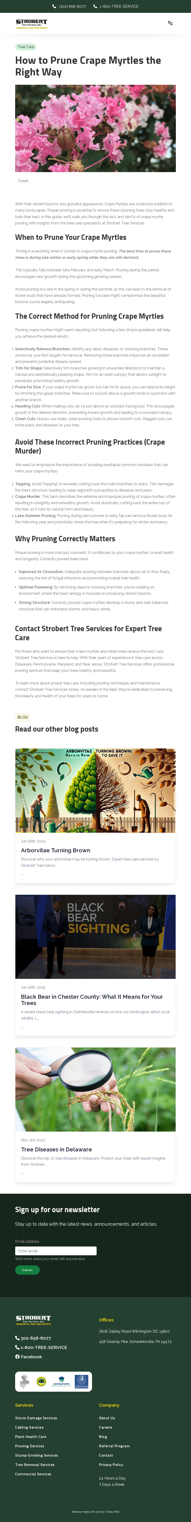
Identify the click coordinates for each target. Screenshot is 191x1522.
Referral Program (114, 1446)
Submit (27, 1270)
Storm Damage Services (36, 1418)
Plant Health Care (30, 1436)
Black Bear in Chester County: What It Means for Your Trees (92, 1000)
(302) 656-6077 (71, 6)
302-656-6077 (36, 1338)
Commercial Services (33, 1474)
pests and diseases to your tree (52, 425)
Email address (27, 1241)
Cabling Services (29, 1427)
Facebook (31, 1356)
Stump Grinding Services (36, 1455)
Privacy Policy (111, 1464)
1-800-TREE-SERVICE (118, 6)
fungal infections (66, 578)
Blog (103, 1436)
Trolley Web (112, 1511)
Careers (106, 1427)
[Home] (35, 1320)
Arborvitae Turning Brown (55, 850)
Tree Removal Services (35, 1464)
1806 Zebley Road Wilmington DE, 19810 (134, 1331)
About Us (107, 1418)
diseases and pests (135, 490)
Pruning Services (29, 1446)
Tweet (22, 181)
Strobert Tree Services (34, 657)
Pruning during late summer (80, 515)
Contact (106, 1455)
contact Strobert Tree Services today (47, 689)
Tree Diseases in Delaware (56, 1149)
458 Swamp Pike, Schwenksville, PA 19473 (135, 1341)
